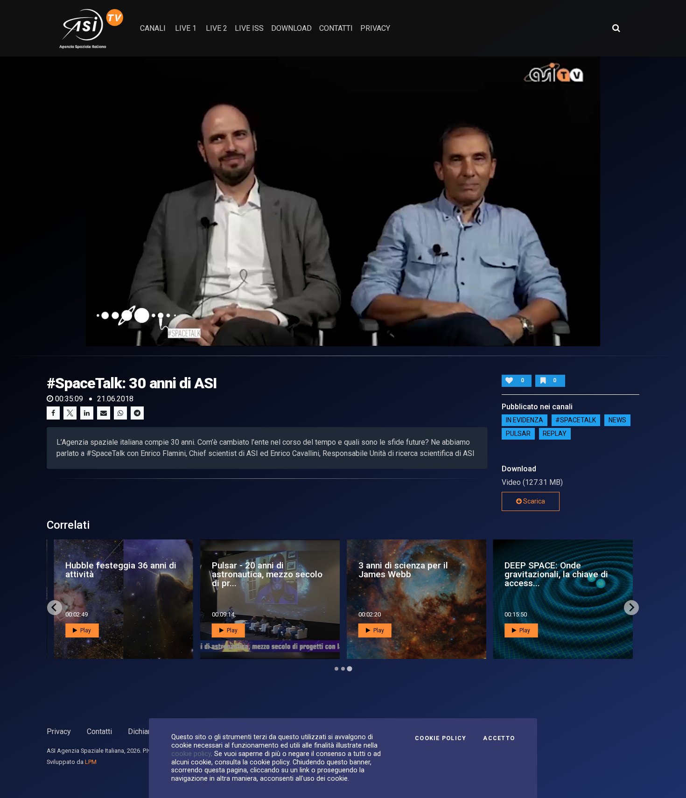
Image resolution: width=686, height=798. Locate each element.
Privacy (59, 731)
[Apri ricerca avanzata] (616, 28)
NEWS (617, 420)
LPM (91, 761)
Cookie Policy (440, 738)
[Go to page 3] (349, 668)
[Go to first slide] (631, 607)
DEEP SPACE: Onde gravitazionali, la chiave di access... (556, 574)
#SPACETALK (575, 420)
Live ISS (249, 28)
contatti (336, 28)
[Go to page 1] (336, 669)
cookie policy (191, 753)
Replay (555, 434)
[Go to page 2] (343, 669)
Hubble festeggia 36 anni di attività (120, 570)
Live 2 (216, 28)
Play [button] (85, 630)
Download (291, 28)
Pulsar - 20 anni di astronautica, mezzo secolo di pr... (267, 574)
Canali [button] (153, 28)
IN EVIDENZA (524, 420)
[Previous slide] (54, 607)
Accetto (499, 738)
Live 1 (185, 28)
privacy (375, 28)
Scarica (533, 501)
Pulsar (518, 434)
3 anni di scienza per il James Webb (403, 570)
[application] (343, 201)
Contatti (99, 731)
